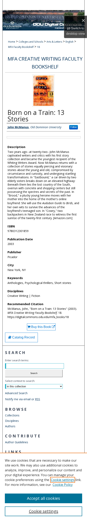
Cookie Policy (63, 484)
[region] (43, 487)
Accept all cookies (43, 498)
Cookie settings (62, 480)
